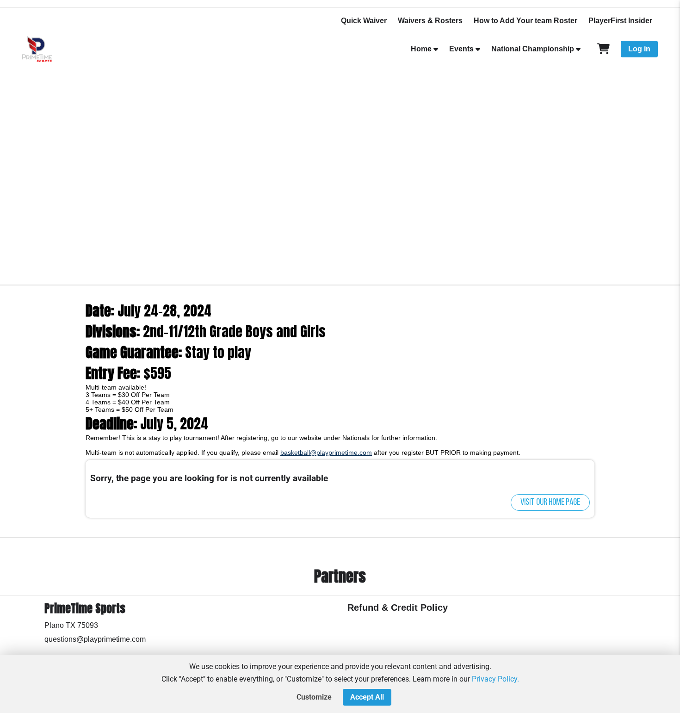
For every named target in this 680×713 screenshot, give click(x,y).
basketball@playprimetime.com (326, 452)
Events (461, 49)
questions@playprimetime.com (95, 639)
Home (421, 49)
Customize (314, 697)
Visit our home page (550, 502)
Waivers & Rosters (430, 21)
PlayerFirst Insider (620, 21)
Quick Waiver (364, 21)
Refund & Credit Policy (397, 607)
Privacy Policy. (495, 679)
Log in (639, 49)
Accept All (367, 697)
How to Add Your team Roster (525, 21)
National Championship (532, 49)
